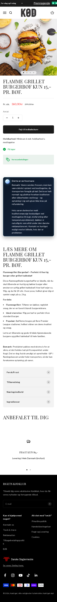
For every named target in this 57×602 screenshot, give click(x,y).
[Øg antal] (18, 118)
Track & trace (9, 530)
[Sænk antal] (7, 118)
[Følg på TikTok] (28, 575)
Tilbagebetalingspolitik (13, 542)
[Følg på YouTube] (21, 575)
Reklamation (9, 535)
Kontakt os (8, 524)
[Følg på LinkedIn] (36, 575)
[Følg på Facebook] (5, 575)
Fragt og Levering (40, 531)
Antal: (6, 111)
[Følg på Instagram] (13, 575)
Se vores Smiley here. (13, 565)
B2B (5, 549)
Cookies (36, 537)
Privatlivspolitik (39, 521)
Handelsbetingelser (41, 526)
